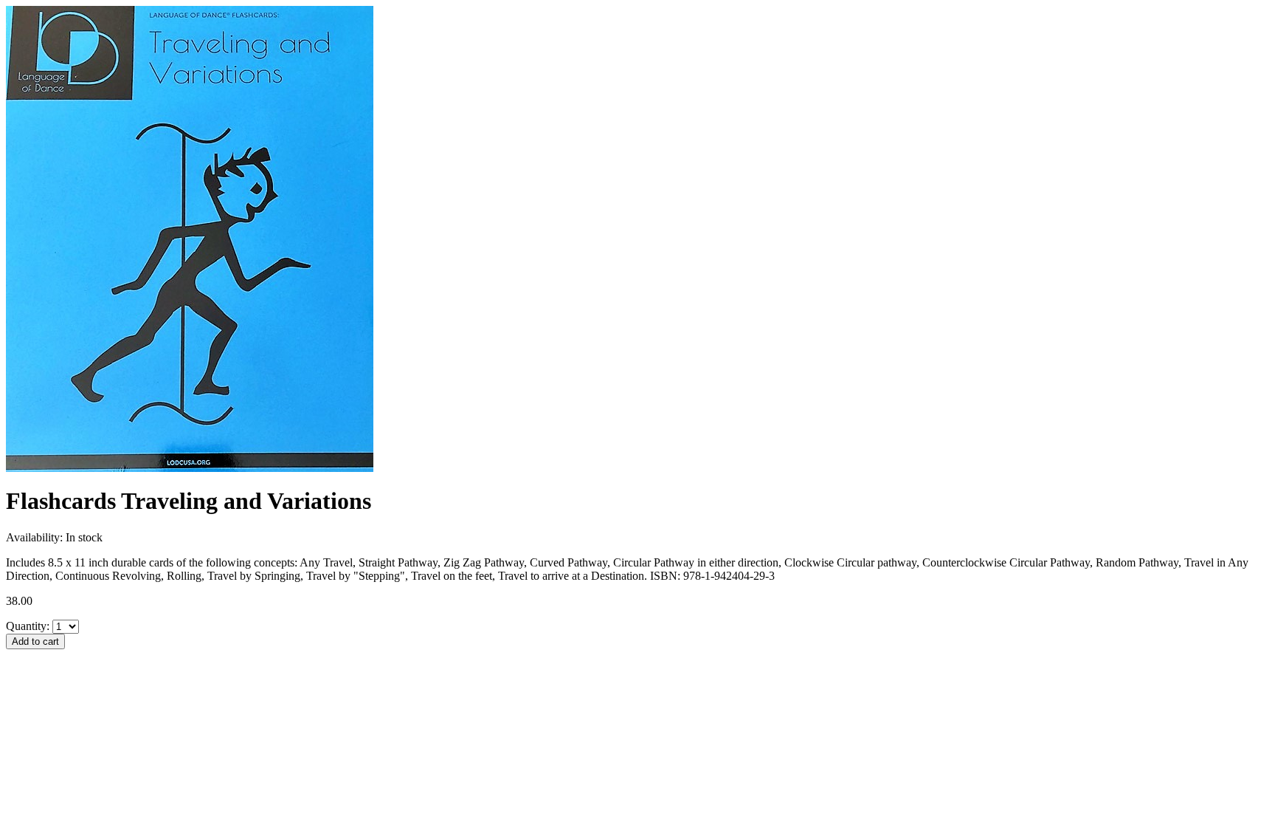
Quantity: (27, 626)
